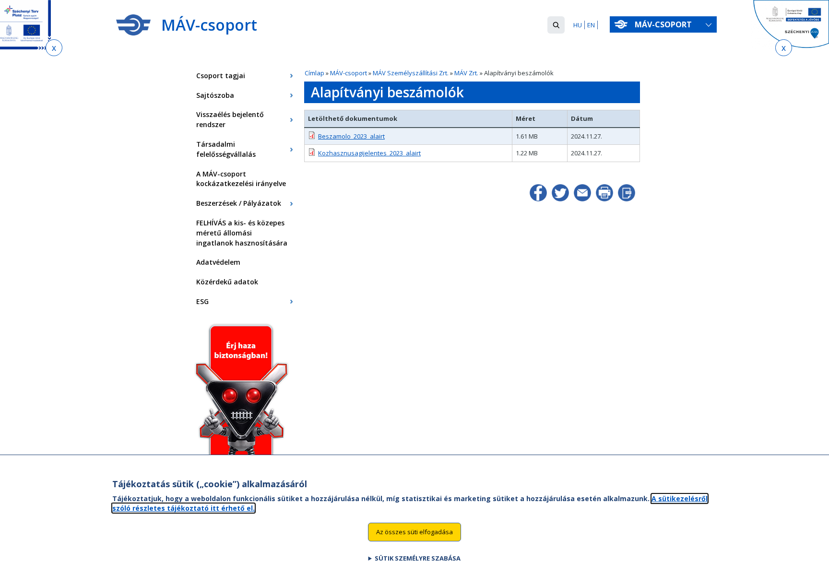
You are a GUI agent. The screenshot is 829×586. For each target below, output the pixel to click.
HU (577, 25)
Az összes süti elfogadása (414, 531)
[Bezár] (54, 47)
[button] (556, 25)
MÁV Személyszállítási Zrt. (411, 73)
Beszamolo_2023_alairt (351, 136)
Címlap (314, 73)
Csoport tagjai (220, 75)
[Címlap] (133, 24)
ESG (202, 301)
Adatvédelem (218, 262)
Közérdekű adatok (227, 281)
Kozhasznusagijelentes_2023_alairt (369, 153)
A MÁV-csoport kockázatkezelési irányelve (241, 178)
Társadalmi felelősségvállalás (226, 149)
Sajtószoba (215, 95)
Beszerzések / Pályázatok (238, 203)
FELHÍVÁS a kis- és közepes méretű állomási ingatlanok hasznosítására (241, 232)
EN (591, 25)
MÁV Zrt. (466, 73)
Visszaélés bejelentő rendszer (230, 119)
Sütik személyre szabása (418, 557)
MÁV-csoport (664, 24)
